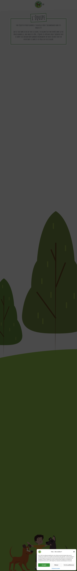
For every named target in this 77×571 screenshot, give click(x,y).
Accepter (44, 565)
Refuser (56, 565)
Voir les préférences (69, 565)
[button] (74, 551)
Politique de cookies (56, 568)
